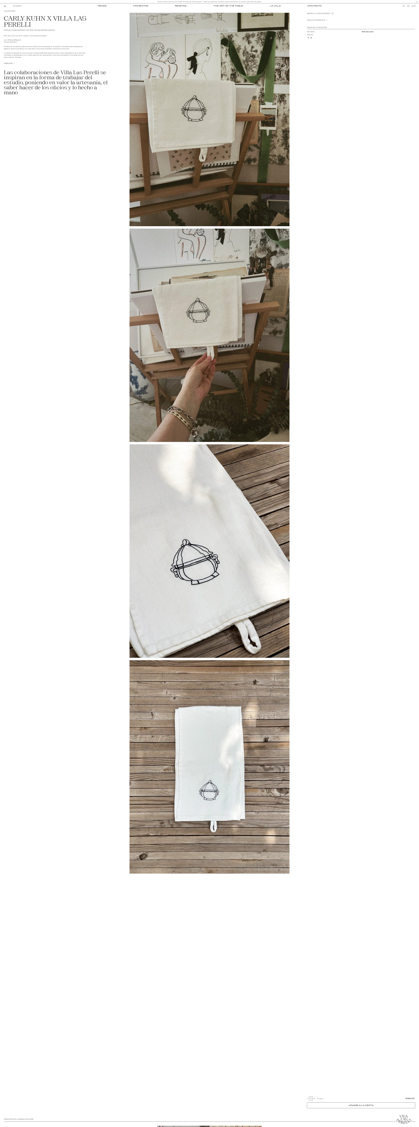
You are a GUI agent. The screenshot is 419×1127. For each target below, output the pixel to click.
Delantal (310, 35)
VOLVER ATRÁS (9, 11)
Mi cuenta (17, 6)
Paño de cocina (367, 32)
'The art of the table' (228, 6)
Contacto (314, 6)
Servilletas (311, 32)
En (5, 6)
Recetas (180, 6)
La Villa (275, 6)
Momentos (140, 6)
